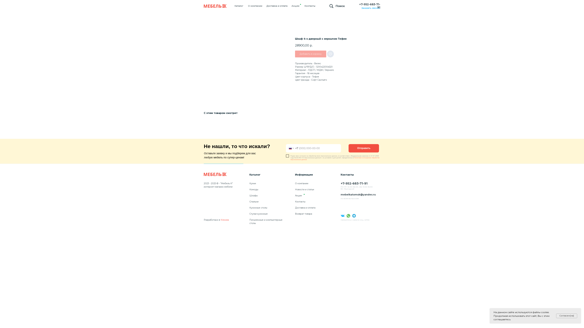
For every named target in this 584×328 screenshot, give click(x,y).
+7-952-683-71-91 (369, 6)
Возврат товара (303, 213)
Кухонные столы (258, 207)
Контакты (300, 201)
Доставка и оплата (305, 207)
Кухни (252, 183)
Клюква (225, 220)
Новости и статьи (304, 189)
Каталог (255, 174)
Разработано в (212, 220)
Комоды (253, 189)
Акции (298, 195)
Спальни (254, 201)
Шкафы (253, 195)
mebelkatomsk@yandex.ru (358, 194)
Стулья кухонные (258, 213)
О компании (301, 183)
